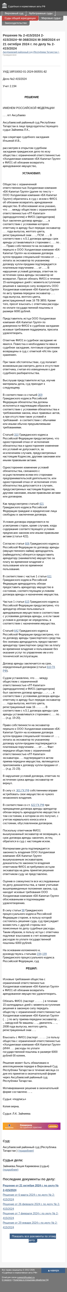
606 (27, 543)
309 (40, 394)
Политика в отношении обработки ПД (30, 1280)
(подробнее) (26, 1150)
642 (16, 630)
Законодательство (16, 22)
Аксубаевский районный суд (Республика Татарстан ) (31, 52)
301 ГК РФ (22, 790)
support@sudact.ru (26, 1277)
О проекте (7, 1280)
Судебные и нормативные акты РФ (26, 6)
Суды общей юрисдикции (20, 18)
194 (39, 953)
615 (27, 601)
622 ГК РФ (37, 804)
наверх (53, 1270)
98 (23, 910)
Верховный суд (14, 13)
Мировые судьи (51, 18)
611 (49, 576)
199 (44, 953)
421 (41, 503)
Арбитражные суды (40, 13)
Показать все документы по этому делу (34, 1238)
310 (16, 434)
